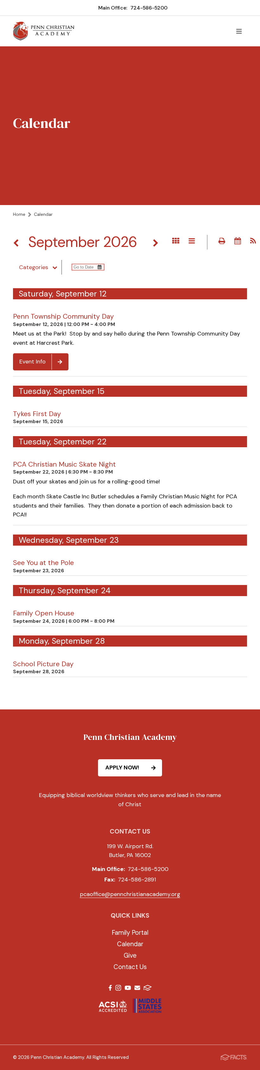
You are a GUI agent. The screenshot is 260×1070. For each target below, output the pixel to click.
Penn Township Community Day (63, 316)
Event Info (32, 361)
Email (137, 989)
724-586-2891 (137, 879)
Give (130, 955)
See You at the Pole (43, 562)
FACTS (148, 989)
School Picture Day (43, 664)
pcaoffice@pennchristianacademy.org (130, 894)
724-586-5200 (148, 7)
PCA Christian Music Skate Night (64, 464)
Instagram (118, 989)
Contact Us (130, 967)
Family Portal (130, 932)
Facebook (110, 989)
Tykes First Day (37, 413)
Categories (33, 267)
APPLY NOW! (122, 767)
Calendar (130, 944)
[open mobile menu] (239, 31)
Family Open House (43, 613)
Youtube (128, 989)
